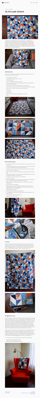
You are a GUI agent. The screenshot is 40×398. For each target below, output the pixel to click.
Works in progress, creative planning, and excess (14, 341)
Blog (31, 2)
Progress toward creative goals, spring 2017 (13, 339)
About (34, 2)
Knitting (37, 2)
